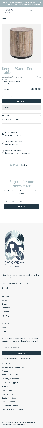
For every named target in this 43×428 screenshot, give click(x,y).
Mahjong (5, 296)
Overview (5, 116)
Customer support (10, 382)
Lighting (5, 315)
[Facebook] (3, 288)
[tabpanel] (21, 43)
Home (4, 18)
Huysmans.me (23, 424)
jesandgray (28, 165)
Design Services (9, 398)
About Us (6, 363)
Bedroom (6, 308)
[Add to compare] (40, 77)
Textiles (5, 319)
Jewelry (5, 331)
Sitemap (5, 386)
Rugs (4, 327)
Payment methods (10, 375)
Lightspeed (6, 424)
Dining (4, 304)
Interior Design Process (12, 402)
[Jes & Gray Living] (14, 248)
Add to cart (21, 101)
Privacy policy (8, 371)
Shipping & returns (10, 379)
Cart (32, 11)
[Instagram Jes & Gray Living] (7, 288)
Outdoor (5, 312)
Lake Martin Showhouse (12, 409)
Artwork (5, 323)
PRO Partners (7, 394)
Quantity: (5, 90)
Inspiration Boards (10, 406)
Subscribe (22, 207)
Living (4, 300)
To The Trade (7, 390)
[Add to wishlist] (38, 77)
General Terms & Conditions (14, 367)
